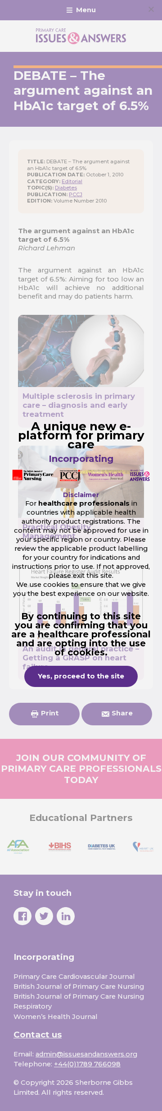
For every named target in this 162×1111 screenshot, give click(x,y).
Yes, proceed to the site (81, 676)
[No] (150, 9)
